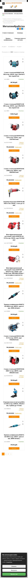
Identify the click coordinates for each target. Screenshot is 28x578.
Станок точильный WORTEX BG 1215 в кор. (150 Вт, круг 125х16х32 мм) (14, 137)
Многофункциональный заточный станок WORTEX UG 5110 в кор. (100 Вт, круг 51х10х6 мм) (14, 237)
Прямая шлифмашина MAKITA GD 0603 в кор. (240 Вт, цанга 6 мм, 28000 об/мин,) (14, 436)
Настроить (14, 570)
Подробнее (9, 562)
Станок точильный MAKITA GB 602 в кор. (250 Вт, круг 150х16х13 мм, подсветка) (13, 74)
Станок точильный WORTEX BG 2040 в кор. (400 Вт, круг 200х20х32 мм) (14, 170)
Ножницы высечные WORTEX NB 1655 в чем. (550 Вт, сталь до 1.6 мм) (14, 203)
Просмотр (14, 86)
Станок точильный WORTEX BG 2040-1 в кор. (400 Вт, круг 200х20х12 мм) (14, 371)
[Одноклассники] (20, 29)
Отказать (14, 566)
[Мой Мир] (22, 29)
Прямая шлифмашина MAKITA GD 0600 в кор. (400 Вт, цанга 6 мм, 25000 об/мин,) (14, 306)
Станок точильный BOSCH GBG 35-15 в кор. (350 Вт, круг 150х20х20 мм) (14, 338)
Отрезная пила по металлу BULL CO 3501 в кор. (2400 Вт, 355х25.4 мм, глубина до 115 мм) (14, 403)
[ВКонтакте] (18, 29)
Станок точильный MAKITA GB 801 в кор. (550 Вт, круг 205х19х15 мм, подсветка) (13, 106)
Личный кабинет (14, 1)
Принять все (14, 574)
